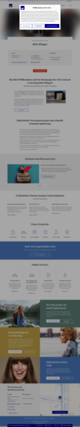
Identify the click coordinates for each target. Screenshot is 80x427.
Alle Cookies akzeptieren (52, 26)
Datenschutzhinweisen (50, 21)
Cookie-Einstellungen (26, 26)
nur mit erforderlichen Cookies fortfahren (38, 26)
